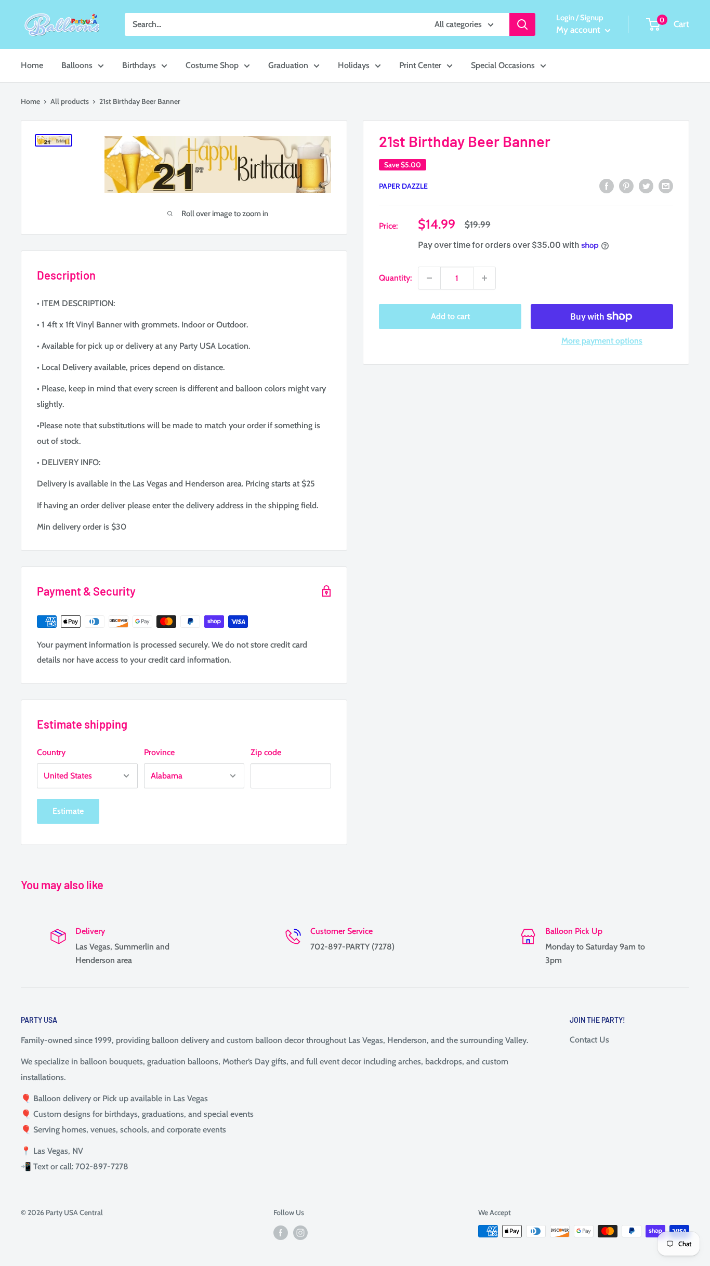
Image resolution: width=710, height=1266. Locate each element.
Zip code (266, 752)
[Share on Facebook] (606, 185)
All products (69, 101)
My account (579, 29)
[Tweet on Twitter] (646, 185)
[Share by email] (666, 185)
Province (159, 752)
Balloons (77, 65)
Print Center (420, 65)
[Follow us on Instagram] (300, 1232)
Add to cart (450, 316)
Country (51, 752)
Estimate (68, 811)
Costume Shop (212, 65)
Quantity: (395, 278)
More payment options (601, 341)
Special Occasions (503, 65)
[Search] (522, 24)
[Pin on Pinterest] (626, 185)
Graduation (288, 65)
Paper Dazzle (403, 186)
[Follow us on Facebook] (280, 1232)
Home (32, 65)
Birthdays (139, 65)
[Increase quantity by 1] (484, 278)
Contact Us (589, 1040)
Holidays (354, 65)
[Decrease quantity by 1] (429, 278)
